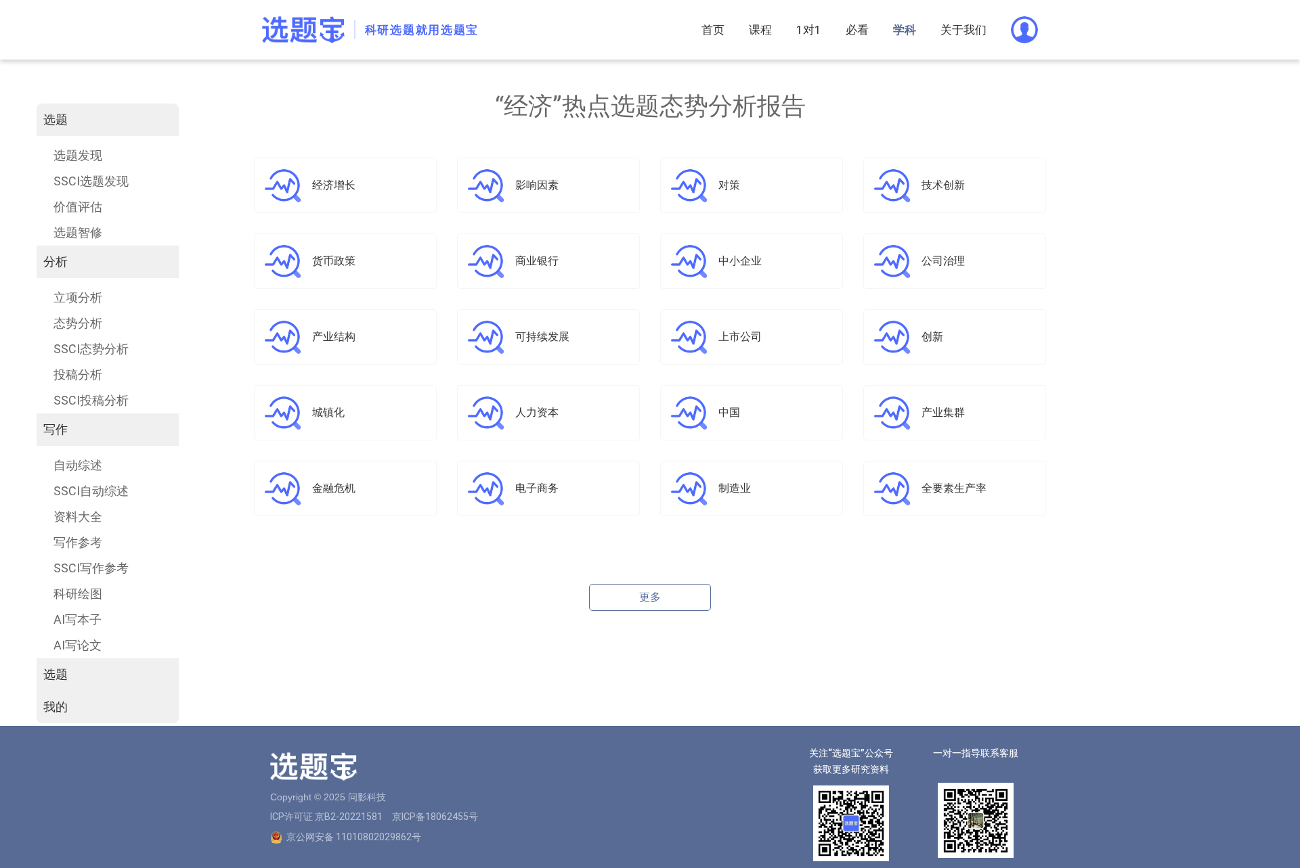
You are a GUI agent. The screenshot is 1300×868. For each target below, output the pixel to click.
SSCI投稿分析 (91, 400)
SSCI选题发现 (91, 181)
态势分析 (77, 323)
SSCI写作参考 (91, 568)
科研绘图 (77, 594)
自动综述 (77, 465)
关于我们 (963, 30)
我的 (55, 707)
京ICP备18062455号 (435, 816)
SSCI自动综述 (91, 491)
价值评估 (77, 207)
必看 (857, 30)
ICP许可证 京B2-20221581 (326, 816)
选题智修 (77, 232)
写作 (55, 429)
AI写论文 (77, 645)
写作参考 (77, 542)
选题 (55, 119)
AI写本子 (77, 619)
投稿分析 (77, 374)
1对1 (808, 30)
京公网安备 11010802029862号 (353, 836)
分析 (55, 261)
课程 (760, 30)
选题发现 (77, 155)
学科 (904, 30)
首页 (712, 30)
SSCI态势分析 (91, 349)
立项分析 (77, 297)
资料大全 (77, 516)
